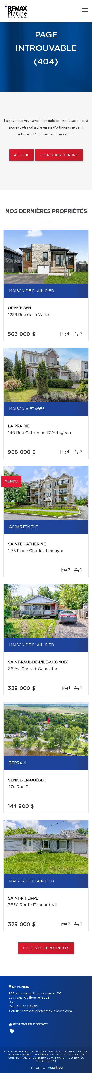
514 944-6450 (27, 1006)
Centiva (55, 1067)
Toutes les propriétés (46, 948)
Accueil (21, 155)
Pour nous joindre (58, 155)
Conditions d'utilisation (49, 1058)
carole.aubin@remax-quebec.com (47, 1011)
